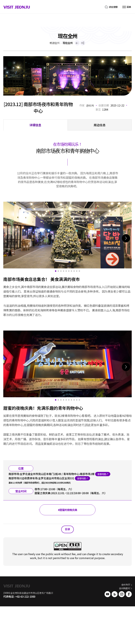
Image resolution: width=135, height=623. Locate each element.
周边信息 (100, 125)
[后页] (77, 43)
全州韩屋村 (124, 588)
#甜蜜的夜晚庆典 (67, 510)
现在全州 (68, 43)
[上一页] (82, 43)
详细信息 (35, 125)
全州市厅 (125, 584)
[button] (126, 238)
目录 (67, 529)
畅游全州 (55, 43)
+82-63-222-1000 (25, 596)
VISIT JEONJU (16, 8)
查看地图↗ (102, 474)
